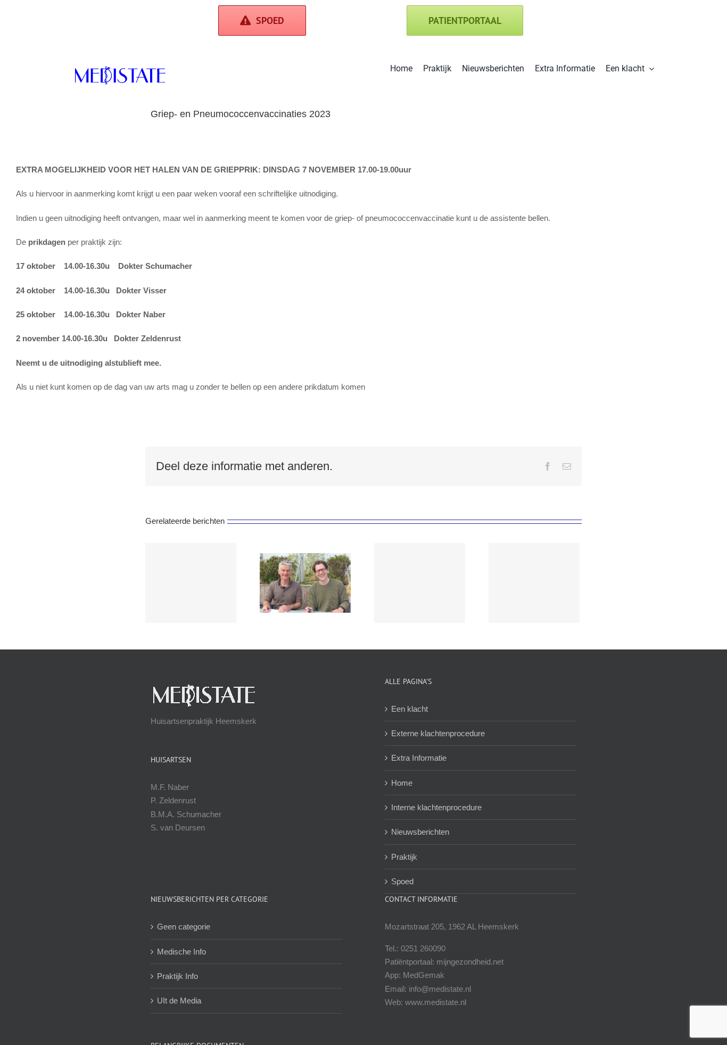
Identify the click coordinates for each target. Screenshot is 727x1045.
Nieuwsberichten (420, 831)
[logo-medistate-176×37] (120, 70)
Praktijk (404, 856)
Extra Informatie (419, 757)
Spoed (402, 881)
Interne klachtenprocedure (436, 807)
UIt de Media (179, 1000)
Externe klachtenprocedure (438, 733)
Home (401, 782)
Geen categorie (183, 926)
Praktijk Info (177, 976)
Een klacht (409, 708)
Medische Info (181, 951)
